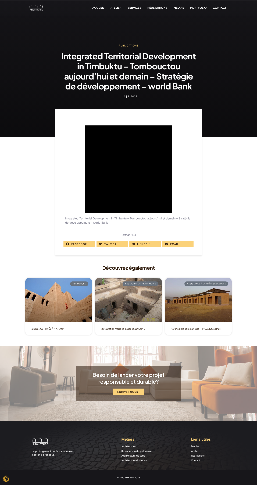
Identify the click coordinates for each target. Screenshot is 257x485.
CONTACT (219, 7)
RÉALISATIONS (157, 7)
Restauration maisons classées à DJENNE (123, 328)
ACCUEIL (98, 7)
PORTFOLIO (198, 7)
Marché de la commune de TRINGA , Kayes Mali (195, 328)
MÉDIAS (178, 7)
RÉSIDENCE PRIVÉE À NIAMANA (47, 328)
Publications (128, 45)
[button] (79, 244)
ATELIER (116, 7)
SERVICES (134, 7)
